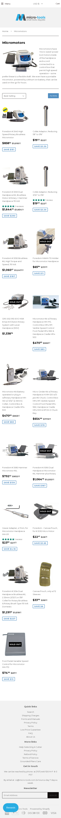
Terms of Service (30, 758)
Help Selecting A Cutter (30, 747)
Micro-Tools (21, 809)
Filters (53, 96)
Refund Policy (30, 754)
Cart (57, 3)
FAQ (30, 733)
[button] (8, 206)
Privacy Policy (30, 722)
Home (5, 31)
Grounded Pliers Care (30, 761)
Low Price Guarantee (30, 729)
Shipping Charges (30, 715)
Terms (30, 726)
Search (30, 712)
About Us (30, 737)
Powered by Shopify (40, 809)
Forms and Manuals (30, 719)
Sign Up (53, 795)
